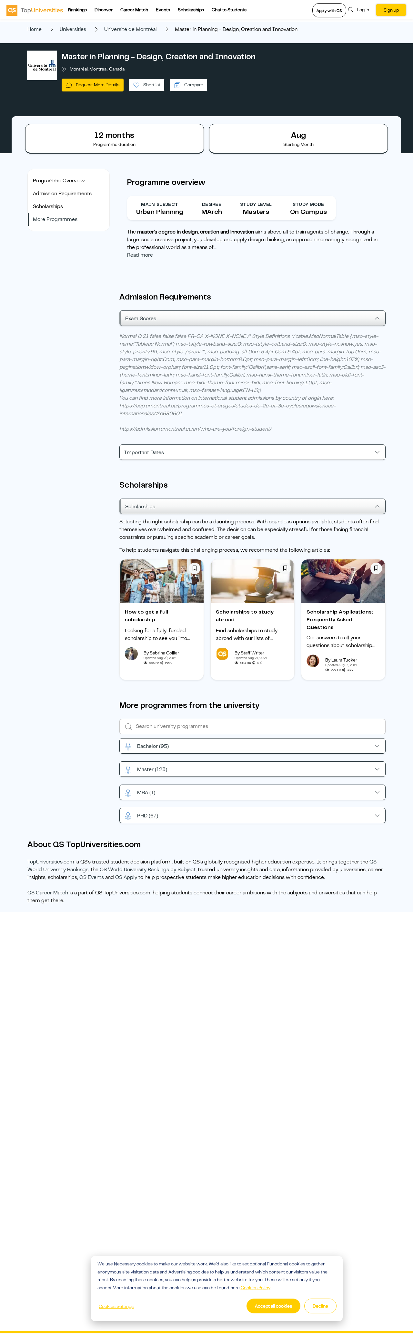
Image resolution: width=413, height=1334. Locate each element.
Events (163, 10)
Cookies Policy (255, 1288)
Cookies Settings (116, 1306)
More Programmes (55, 219)
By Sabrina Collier (161, 653)
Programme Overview (59, 180)
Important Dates (144, 452)
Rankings (77, 10)
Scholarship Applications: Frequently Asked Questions (340, 620)
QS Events (91, 877)
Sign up (391, 10)
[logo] (34, 10)
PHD (147, 816)
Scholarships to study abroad (245, 616)
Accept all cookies (273, 1306)
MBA (146, 792)
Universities (73, 29)
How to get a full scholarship (146, 616)
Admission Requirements (62, 193)
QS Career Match (47, 893)
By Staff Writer (249, 653)
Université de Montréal (130, 29)
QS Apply (126, 877)
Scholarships (191, 10)
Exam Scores (140, 318)
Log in (363, 10)
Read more (140, 255)
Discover (104, 10)
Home (34, 29)
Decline (320, 1306)
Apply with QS (329, 10)
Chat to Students (229, 10)
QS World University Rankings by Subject (148, 869)
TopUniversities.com (50, 862)
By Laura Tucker (341, 660)
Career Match (134, 10)
